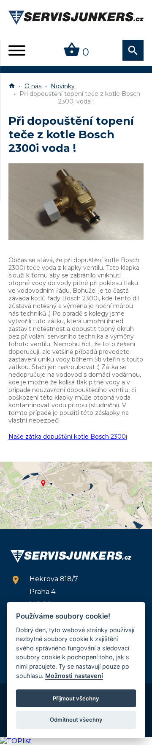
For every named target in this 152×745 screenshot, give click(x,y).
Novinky (63, 86)
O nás (32, 86)
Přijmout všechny (76, 698)
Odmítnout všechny (76, 719)
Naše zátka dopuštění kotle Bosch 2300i (67, 436)
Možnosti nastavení (74, 675)
